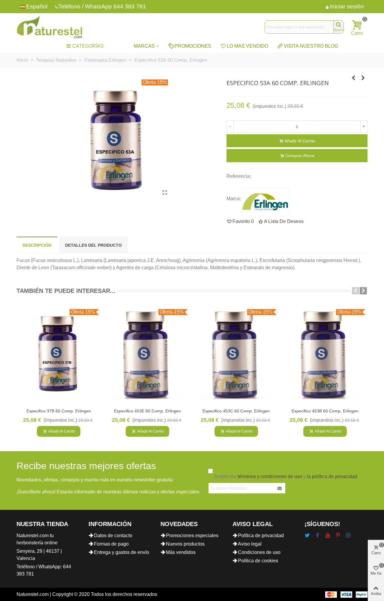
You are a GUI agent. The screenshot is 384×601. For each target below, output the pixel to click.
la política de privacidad (332, 476)
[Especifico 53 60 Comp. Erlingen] (353, 77)
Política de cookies (258, 560)
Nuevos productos (185, 543)
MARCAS (144, 46)
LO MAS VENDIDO (247, 46)
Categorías (88, 46)
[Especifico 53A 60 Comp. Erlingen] (165, 192)
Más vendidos (181, 552)
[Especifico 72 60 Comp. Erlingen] (363, 77)
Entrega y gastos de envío (121, 552)
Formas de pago (111, 543)
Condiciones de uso (259, 552)
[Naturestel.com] (49, 27)
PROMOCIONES (193, 46)
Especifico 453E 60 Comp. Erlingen (147, 411)
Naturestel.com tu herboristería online (37, 539)
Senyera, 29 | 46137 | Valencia (39, 555)
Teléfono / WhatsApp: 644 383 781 (43, 570)
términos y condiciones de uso (270, 476)
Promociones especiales (192, 535)
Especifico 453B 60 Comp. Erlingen (325, 411)
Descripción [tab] (36, 245)
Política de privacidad (261, 535)
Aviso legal (250, 543)
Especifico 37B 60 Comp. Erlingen (58, 411)
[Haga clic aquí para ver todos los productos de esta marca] (265, 202)
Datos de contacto (113, 535)
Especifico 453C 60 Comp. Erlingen (236, 411)
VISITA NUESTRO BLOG (311, 46)
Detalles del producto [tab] (93, 245)
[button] (355, 290)
